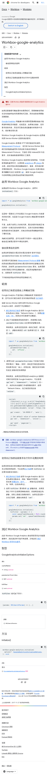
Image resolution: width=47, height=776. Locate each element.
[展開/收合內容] (20, 54)
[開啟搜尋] (33, 2)
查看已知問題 (6, 717)
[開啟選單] (3, 2)
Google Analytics (8, 121)
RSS (3, 757)
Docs (4, 9)
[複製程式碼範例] (43, 198)
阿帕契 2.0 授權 (19, 693)
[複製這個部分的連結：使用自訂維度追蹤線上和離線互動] (37, 290)
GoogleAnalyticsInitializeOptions (14, 671)
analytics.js (29, 163)
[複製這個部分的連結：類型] (9, 548)
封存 (3, 734)
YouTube (5, 750)
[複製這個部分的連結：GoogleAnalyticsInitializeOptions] (36, 555)
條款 (3, 766)
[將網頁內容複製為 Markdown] (11, 47)
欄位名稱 (26, 442)
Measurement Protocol (11, 146)
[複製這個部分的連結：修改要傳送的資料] (21, 248)
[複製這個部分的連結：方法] (9, 634)
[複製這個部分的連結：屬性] (6, 561)
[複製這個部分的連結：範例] (9, 284)
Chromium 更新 (7, 727)
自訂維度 (39, 298)
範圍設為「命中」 (19, 482)
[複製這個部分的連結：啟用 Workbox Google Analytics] (41, 182)
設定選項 (35, 256)
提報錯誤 (5, 714)
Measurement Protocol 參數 (29, 261)
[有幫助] (15, 37)
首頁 (3, 33)
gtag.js (39, 163)
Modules (27, 9)
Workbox (14, 9)
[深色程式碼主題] (40, 198)
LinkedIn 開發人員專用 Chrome (12, 753)
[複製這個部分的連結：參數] (6, 662)
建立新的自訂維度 (13, 311)
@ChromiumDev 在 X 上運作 (11, 746)
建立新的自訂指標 (13, 477)
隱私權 (9, 766)
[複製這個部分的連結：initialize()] (13, 640)
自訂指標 (27, 469)
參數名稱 (15, 442)
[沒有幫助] (19, 37)
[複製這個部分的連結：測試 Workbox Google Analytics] (41, 529)
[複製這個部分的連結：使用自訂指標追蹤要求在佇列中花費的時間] (4, 461)
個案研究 (5, 730)
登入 (42, 3)
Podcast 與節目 (7, 737)
